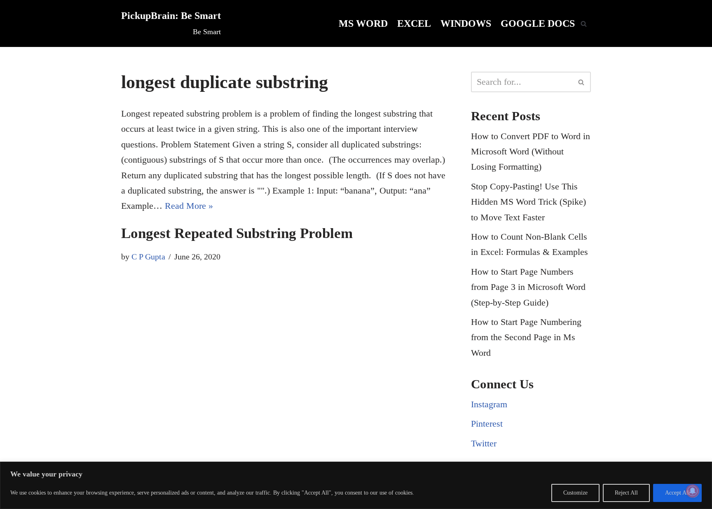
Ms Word (363, 23)
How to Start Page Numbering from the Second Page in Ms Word (526, 337)
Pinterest (487, 423)
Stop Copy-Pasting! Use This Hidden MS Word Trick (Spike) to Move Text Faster (528, 201)
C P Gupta (148, 256)
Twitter (484, 443)
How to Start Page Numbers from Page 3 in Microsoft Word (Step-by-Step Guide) (528, 287)
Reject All (626, 493)
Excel (414, 23)
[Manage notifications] (692, 490)
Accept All (677, 493)
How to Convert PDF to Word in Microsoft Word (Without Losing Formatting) (530, 151)
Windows (465, 23)
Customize (575, 493)
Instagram (489, 404)
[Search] (584, 24)
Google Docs (538, 23)
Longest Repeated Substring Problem (237, 233)
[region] (356, 485)
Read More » (189, 206)
